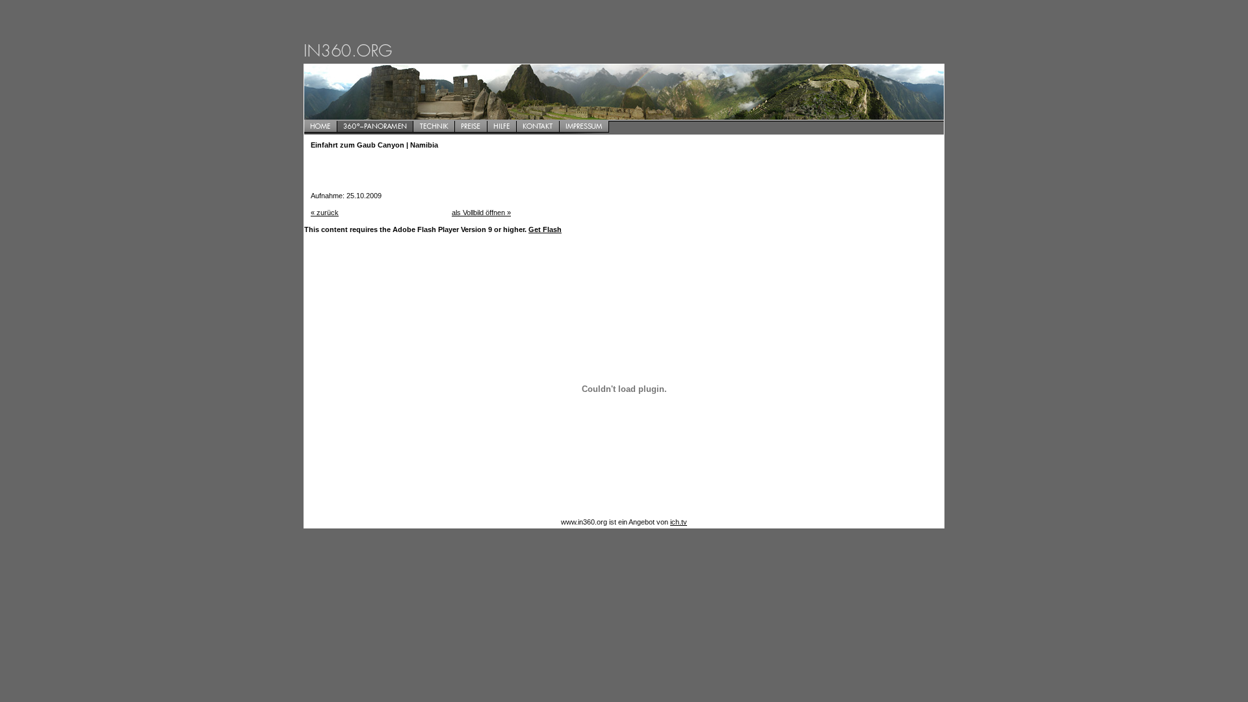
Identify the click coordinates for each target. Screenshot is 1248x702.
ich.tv (678, 522)
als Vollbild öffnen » (481, 212)
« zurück (325, 212)
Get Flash (545, 229)
